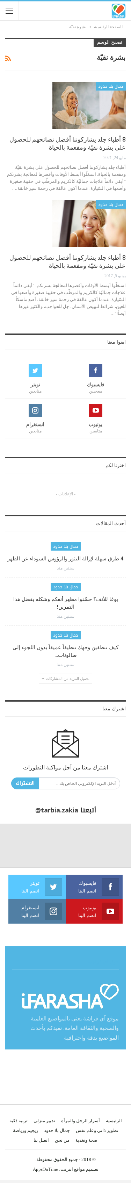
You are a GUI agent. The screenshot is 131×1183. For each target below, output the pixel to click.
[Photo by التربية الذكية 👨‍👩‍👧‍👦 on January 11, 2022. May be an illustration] (109, 845)
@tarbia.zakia (56, 810)
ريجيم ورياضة (25, 1130)
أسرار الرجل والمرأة (80, 1120)
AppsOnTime (45, 1169)
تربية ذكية (18, 1120)
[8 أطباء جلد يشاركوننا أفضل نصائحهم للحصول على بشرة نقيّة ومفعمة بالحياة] (89, 105)
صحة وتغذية (86, 1140)
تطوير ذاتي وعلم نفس (97, 1130)
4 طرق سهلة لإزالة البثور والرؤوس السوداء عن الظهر (65, 558)
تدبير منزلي (44, 1120)
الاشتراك (25, 783)
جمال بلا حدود (110, 86)
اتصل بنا (41, 1140)
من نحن (62, 1140)
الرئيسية (114, 1120)
